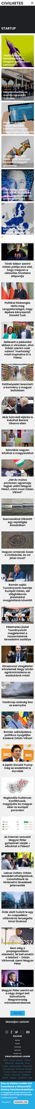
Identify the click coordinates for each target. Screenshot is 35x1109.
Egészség (13, 1078)
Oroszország (20, 1069)
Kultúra (22, 1072)
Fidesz (27, 1063)
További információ (9, 1097)
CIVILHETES (12, 3)
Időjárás (5, 1066)
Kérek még (18, 1013)
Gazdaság (17, 1047)
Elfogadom (6, 1102)
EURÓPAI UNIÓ (26, 1075)
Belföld (17, 1040)
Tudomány (7, 1072)
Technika (7, 1075)
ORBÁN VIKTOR (10, 1063)
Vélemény (17, 1050)
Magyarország (28, 1066)
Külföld (17, 1044)
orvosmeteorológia (8, 1069)
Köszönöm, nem (20, 1102)
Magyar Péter (20, 1063)
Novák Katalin (16, 1075)
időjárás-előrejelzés (15, 1066)
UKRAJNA (28, 1072)
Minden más (18, 1053)
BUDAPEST (6, 1078)
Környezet (29, 1069)
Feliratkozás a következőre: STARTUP (2, 237)
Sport (30, 1078)
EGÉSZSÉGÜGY (23, 1078)
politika (15, 1072)
